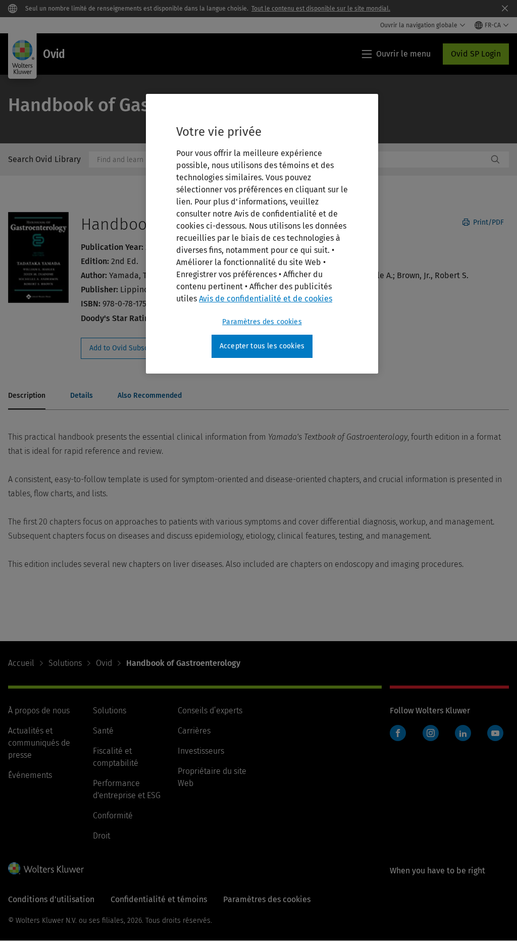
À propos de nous (39, 710)
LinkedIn (463, 733)
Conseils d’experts (210, 710)
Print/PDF (487, 222)
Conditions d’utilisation (51, 899)
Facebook (398, 733)
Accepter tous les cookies (262, 346)
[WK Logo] (46, 868)
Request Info (135, 348)
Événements (30, 775)
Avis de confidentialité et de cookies (265, 298)
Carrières (194, 731)
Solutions (65, 663)
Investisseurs (201, 751)
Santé (103, 731)
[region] (262, 234)
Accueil (21, 663)
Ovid (104, 663)
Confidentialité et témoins (159, 899)
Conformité (113, 815)
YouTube (495, 733)
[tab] (26, 396)
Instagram (431, 733)
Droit (101, 836)
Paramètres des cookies (262, 322)
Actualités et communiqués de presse (39, 743)
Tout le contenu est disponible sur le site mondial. (320, 8)
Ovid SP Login (476, 54)
